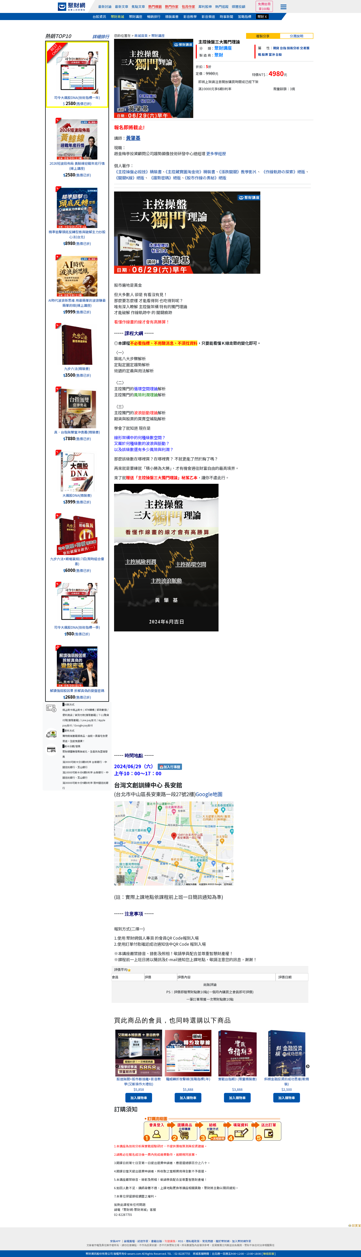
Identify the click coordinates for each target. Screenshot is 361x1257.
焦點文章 (138, 6)
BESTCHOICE (56, 49)
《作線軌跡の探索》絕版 (283, 172)
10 (57, 647)
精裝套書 (172, 16)
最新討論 (105, 6)
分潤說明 (296, 35)
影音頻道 (208, 16)
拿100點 (264, 8)
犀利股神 (205, 6)
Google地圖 (209, 794)
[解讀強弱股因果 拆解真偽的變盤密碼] (77, 662)
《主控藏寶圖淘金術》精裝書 (190, 172)
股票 (265, 54)
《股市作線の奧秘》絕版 (205, 178)
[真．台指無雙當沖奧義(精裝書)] (77, 403)
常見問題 (207, 1241)
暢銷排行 (153, 16)
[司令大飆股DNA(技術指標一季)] (77, 599)
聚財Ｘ (262, 16)
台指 (283, 48)
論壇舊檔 (129, 1241)
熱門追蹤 (222, 6)
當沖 (272, 54)
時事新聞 (226, 16)
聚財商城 (117, 16)
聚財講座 (135, 16)
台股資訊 (99, 16)
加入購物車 (138, 1097)
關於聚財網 (222, 1241)
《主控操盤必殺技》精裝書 (138, 172)
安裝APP (115, 1241)
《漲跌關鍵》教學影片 (238, 172)
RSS (180, 1241)
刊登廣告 (170, 1241)
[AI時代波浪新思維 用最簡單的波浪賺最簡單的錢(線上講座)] (77, 272)
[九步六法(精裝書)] (77, 340)
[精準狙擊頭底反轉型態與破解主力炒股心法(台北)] (77, 203)
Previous (117, 1066)
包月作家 (188, 6)
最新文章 (121, 6)
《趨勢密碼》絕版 (165, 178)
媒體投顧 (238, 6)
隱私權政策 (193, 1241)
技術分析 (293, 48)
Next (308, 1066)
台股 (279, 54)
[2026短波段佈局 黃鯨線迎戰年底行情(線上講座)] (77, 135)
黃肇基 (133, 137)
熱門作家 (171, 6)
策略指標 (244, 16)
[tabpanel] (138, 1067)
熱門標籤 (155, 6)
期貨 (276, 48)
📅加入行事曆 (169, 766)
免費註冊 (264, 4)
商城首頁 (141, 35)
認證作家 (142, 1241)
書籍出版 (156, 1241)
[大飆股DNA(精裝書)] (77, 467)
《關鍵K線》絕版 (129, 178)
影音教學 (190, 16)
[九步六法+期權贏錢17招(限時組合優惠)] (77, 530)
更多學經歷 (216, 153)
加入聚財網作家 (241, 1241)
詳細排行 (100, 36)
